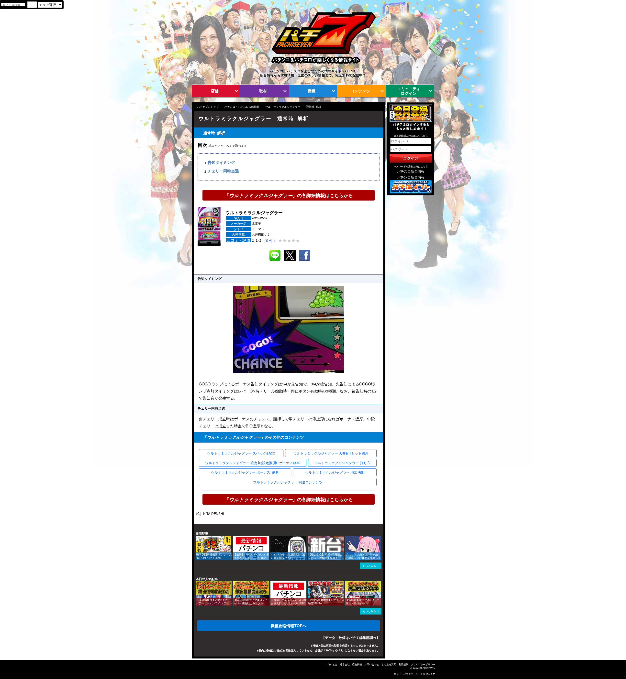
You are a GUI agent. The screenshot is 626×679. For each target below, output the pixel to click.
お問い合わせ (371, 664)
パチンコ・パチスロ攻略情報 (241, 106)
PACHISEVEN (427, 668)
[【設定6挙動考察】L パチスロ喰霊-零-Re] (309, 583)
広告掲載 (357, 664)
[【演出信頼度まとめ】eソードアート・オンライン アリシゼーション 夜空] (197, 583)
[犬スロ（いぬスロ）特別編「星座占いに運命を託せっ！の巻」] (347, 538)
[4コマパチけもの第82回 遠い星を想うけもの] (272, 538)
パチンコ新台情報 (411, 177)
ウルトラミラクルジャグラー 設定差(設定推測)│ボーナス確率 (252, 462)
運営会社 (345, 664)
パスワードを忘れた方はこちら (411, 166)
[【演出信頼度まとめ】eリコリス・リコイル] (347, 583)
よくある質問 (388, 664)
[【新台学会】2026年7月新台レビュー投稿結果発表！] (309, 538)
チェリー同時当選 (223, 171)
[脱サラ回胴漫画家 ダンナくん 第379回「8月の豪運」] (197, 538)
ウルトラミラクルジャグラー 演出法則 (334, 472)
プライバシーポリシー (423, 664)
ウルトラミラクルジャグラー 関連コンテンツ (288, 481)
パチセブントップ (208, 106)
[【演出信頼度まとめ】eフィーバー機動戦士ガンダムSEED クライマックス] (234, 583)
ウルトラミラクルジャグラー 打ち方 (342, 462)
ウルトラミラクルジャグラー (282, 106)
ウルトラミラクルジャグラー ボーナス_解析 (245, 472)
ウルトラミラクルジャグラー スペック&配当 (241, 453)
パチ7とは (331, 664)
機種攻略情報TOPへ (288, 625)
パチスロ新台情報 (411, 171)
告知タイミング (221, 162)
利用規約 (403, 664)
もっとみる (369, 566)
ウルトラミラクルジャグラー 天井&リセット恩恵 (331, 453)
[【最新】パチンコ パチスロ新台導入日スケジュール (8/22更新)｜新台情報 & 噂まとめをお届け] (234, 538)
